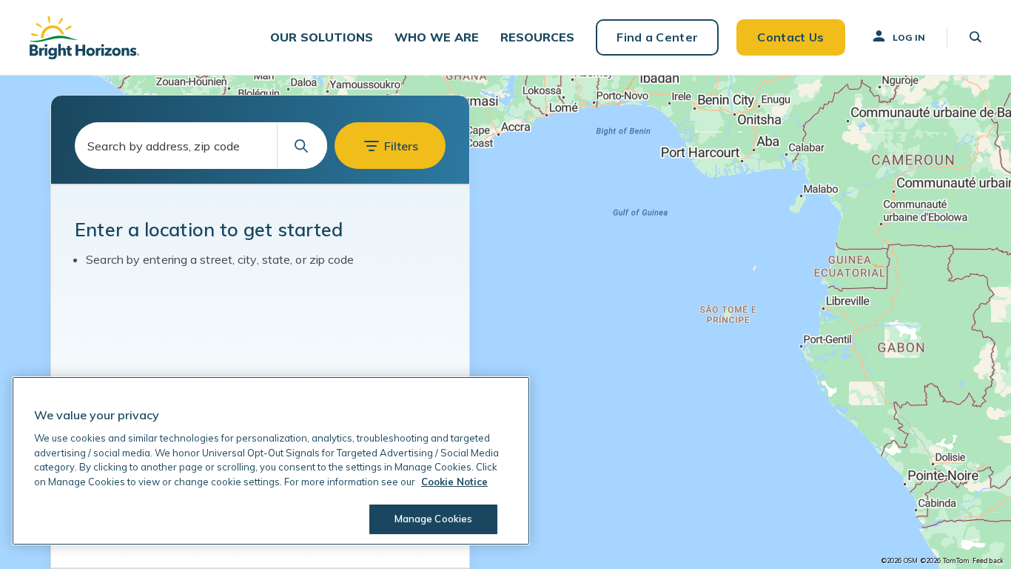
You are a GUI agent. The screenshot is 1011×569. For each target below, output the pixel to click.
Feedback (988, 560)
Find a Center (657, 37)
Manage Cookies (433, 519)
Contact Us (790, 37)
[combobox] (201, 145)
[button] (321, 37)
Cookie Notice (454, 482)
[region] (505, 322)
